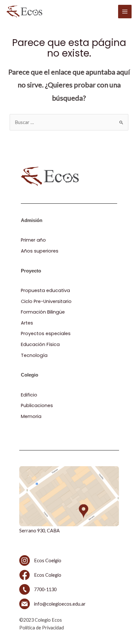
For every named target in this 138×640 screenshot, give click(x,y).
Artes (27, 323)
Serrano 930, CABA (39, 530)
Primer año (33, 240)
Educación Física (40, 344)
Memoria (31, 416)
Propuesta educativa (45, 290)
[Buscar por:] (69, 122)
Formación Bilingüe (43, 312)
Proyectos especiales (46, 333)
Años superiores (39, 251)
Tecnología (34, 355)
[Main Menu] (125, 11)
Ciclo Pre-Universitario (46, 301)
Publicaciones (37, 405)
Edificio (29, 395)
